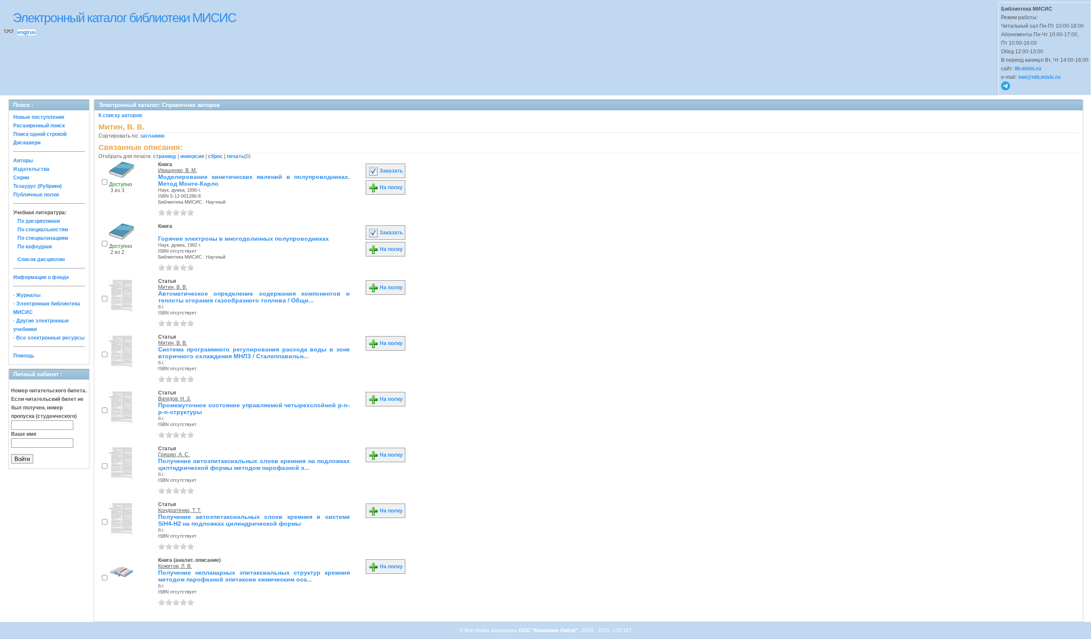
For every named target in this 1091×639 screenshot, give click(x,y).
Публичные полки (36, 195)
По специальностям (42, 230)
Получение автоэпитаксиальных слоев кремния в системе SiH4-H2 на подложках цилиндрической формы (254, 520)
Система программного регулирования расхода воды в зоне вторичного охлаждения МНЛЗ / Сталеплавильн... (254, 353)
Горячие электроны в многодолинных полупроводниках (243, 238)
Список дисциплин (41, 259)
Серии (21, 178)
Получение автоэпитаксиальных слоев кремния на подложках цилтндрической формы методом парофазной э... (254, 464)
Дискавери (26, 143)
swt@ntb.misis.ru (1039, 77)
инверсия (192, 156)
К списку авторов (120, 115)
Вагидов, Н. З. (174, 399)
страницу (164, 156)
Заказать (390, 171)
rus (32, 32)
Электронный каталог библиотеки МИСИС (124, 18)
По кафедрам (34, 247)
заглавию (152, 136)
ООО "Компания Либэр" (549, 630)
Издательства (31, 169)
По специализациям (42, 238)
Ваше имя (23, 434)
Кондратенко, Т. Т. (179, 510)
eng (21, 32)
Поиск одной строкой (39, 134)
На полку (390, 187)
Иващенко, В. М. (177, 170)
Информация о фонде (41, 277)
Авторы (23, 161)
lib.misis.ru (1028, 69)
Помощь (23, 356)
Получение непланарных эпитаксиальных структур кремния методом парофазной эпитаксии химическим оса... (254, 576)
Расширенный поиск (39, 126)
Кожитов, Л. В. (175, 566)
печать (235, 156)
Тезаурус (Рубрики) (37, 186)
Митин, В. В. (172, 287)
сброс (215, 156)
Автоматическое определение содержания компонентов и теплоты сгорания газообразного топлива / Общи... (254, 297)
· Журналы (26, 295)
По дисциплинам (38, 221)
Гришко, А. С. (174, 455)
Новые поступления (38, 117)
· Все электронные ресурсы (48, 338)
